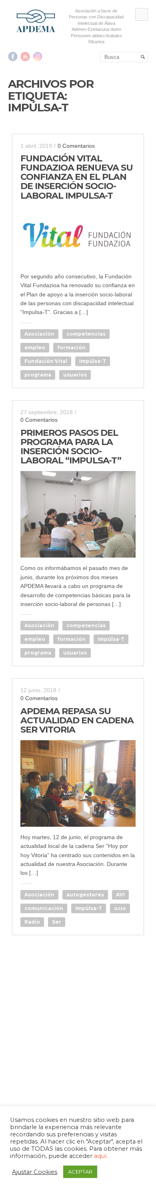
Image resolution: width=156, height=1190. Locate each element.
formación (71, 347)
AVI (120, 895)
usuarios (75, 375)
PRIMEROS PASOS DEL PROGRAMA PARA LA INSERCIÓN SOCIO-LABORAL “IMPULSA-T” (70, 446)
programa (37, 375)
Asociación (39, 334)
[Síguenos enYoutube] (25, 56)
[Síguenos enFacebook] (13, 56)
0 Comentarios (76, 146)
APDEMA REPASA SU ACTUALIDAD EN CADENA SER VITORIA (77, 720)
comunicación (43, 908)
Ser (56, 922)
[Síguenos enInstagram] (37, 56)
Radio (32, 922)
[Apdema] (36, 21)
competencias (86, 334)
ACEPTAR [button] (80, 1171)
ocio (120, 908)
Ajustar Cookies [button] (34, 1172)
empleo (34, 347)
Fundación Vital (45, 361)
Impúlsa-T (92, 361)
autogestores (85, 895)
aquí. (101, 1156)
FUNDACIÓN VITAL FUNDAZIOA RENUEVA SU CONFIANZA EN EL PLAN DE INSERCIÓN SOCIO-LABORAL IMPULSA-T (76, 177)
